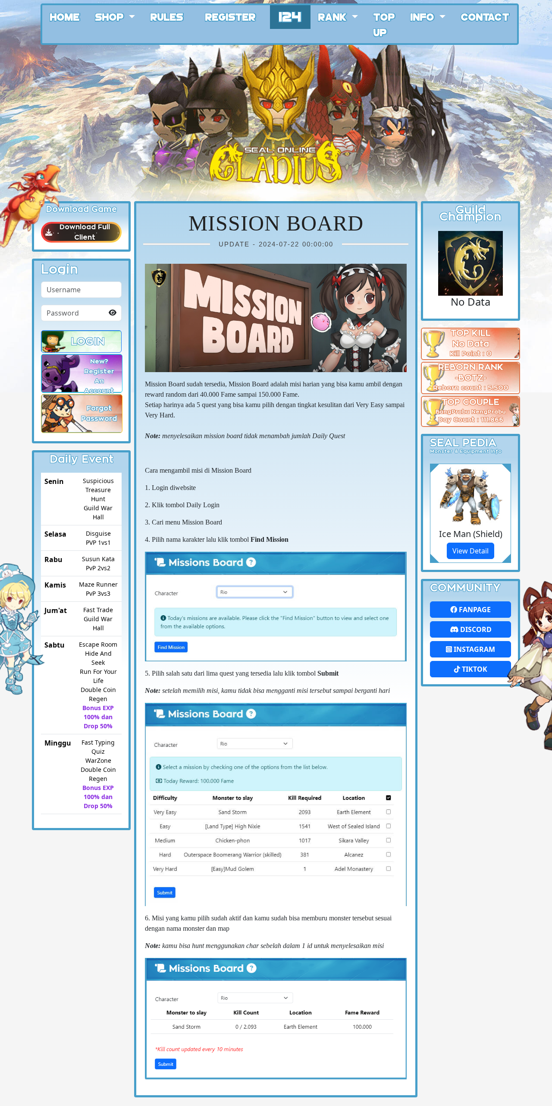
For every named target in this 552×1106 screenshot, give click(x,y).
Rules (167, 16)
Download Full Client (85, 232)
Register (230, 16)
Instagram (473, 649)
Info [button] (424, 16)
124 (290, 15)
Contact (485, 16)
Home (65, 16)
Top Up (384, 24)
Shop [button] (110, 16)
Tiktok (473, 669)
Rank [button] (333, 16)
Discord (475, 629)
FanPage (474, 609)
